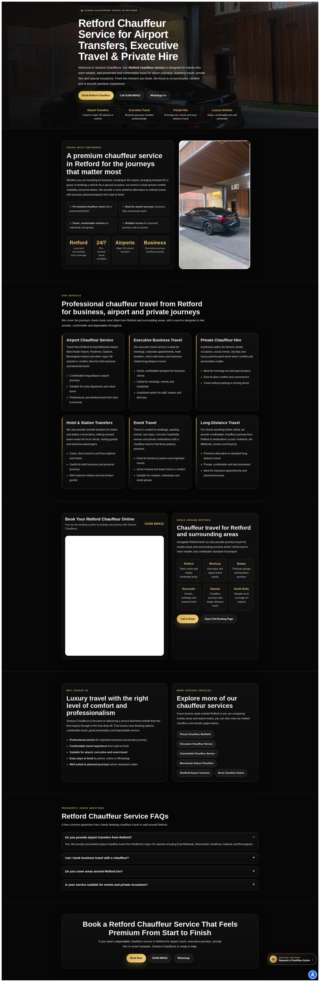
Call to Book (187, 618)
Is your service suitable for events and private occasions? (106, 884)
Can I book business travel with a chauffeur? (97, 858)
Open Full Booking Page (219, 618)
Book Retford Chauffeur (96, 95)
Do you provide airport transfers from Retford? (98, 837)
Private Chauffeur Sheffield (195, 734)
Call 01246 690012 (130, 95)
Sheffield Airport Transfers (195, 772)
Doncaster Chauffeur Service (196, 743)
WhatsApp (184, 958)
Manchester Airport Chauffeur (197, 763)
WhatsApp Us (158, 95)
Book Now (136, 958)
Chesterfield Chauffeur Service (197, 753)
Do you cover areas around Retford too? (94, 871)
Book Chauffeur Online (231, 772)
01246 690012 (160, 958)
